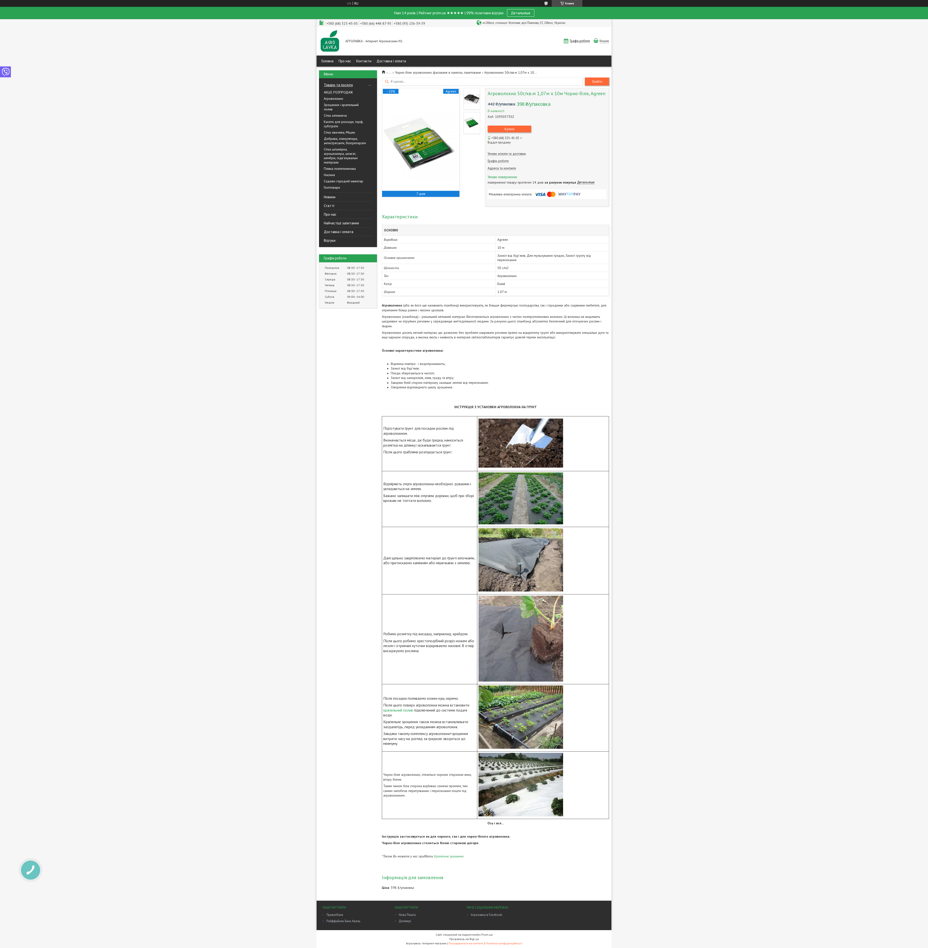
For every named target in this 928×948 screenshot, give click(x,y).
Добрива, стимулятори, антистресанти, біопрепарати (345, 140)
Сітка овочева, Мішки (339, 132)
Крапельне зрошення (449, 856)
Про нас (345, 61)
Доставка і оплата (391, 61)
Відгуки (329, 240)
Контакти (363, 61)
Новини (329, 197)
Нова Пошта (407, 915)
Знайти (597, 81)
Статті (329, 205)
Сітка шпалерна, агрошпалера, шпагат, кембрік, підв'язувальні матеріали (341, 155)
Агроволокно (333, 98)
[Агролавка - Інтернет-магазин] (330, 41)
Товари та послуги (338, 85)
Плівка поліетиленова (340, 168)
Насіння (329, 175)
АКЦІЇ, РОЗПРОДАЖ (338, 92)
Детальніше (520, 12)
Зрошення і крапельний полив (341, 107)
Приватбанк (334, 915)
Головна (327, 61)
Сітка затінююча (335, 115)
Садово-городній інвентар (343, 181)
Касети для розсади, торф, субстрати (343, 124)
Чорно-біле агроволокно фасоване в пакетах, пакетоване (438, 72)
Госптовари (332, 187)
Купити (510, 129)
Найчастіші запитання (341, 223)
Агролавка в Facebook (486, 915)
